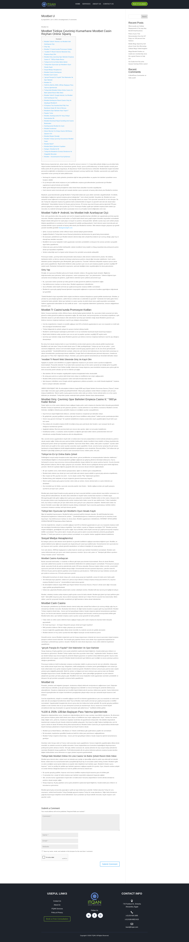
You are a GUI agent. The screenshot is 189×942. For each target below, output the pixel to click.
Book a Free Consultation (57, 919)
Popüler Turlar (48, 113)
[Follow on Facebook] (94, 915)
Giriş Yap (47, 46)
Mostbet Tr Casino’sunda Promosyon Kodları (58, 49)
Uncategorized (63, 19)
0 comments (73, 19)
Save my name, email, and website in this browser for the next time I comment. (68, 851)
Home (77, 4)
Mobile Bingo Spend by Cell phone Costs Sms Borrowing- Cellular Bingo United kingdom (137, 46)
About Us (97, 4)
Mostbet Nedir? (49, 144)
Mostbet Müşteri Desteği (51, 136)
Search (144, 16)
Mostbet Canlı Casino (51, 75)
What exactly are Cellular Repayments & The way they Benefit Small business (137, 28)
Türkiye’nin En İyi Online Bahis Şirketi (55, 62)
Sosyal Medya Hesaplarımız (53, 69)
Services (86, 4)
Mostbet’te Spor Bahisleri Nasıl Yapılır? (56, 110)
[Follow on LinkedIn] (88, 915)
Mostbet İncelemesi (50, 128)
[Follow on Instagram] (100, 915)
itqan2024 (46, 19)
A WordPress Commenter (136, 75)
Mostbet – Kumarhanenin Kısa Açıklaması (57, 156)
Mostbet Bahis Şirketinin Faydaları (54, 146)
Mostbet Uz (47, 82)
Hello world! (132, 78)
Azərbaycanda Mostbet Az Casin (54, 126)
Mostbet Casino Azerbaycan (53, 72)
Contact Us (108, 4)
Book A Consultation (139, 4)
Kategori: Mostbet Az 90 (51, 149)
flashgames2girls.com (65, 228)
